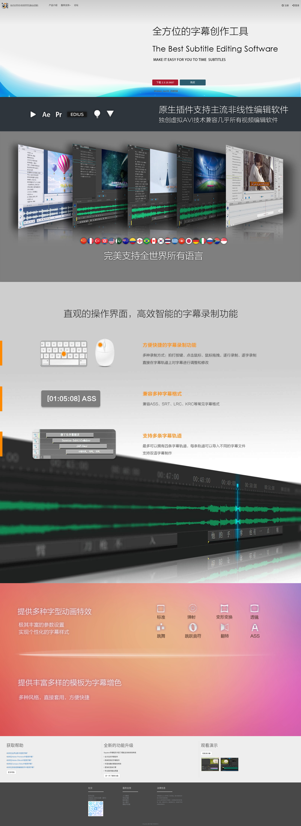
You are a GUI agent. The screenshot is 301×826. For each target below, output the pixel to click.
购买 (192, 82)
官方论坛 (91, 796)
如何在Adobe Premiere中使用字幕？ (20, 757)
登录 (296, 5)
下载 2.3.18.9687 (165, 82)
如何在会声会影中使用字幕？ (17, 753)
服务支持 (65, 5)
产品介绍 (53, 5)
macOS (166, 91)
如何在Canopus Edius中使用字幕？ (20, 764)
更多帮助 (11, 772)
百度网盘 (174, 91)
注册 (286, 5)
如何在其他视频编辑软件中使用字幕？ (21, 767)
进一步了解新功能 (111, 776)
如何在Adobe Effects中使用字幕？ (19, 760)
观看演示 (205, 753)
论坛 (76, 5)
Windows (158, 91)
